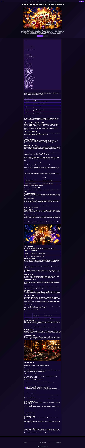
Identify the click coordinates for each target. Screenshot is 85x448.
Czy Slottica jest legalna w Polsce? (29, 86)
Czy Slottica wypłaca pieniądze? (29, 72)
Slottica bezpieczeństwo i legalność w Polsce (49, 442)
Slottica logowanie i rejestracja (42, 442)
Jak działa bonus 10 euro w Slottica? (29, 80)
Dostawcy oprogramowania (28, 62)
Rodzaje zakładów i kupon (28, 65)
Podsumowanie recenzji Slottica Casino (29, 88)
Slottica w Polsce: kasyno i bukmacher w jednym (34, 442)
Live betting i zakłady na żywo (28, 64)
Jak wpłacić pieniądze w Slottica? (29, 70)
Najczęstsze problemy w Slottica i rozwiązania (30, 77)
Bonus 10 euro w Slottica (28, 54)
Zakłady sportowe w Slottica (28, 63)
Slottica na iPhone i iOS (28, 68)
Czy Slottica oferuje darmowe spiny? (29, 83)
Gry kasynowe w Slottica (28, 58)
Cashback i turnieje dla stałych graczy (29, 57)
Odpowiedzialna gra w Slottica (28, 76)
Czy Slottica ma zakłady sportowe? (29, 82)
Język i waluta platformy (28, 74)
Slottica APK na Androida (28, 67)
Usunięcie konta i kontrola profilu (29, 75)
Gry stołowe (26, 60)
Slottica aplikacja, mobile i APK (28, 66)
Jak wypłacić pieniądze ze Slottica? (29, 71)
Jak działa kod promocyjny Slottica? (29, 81)
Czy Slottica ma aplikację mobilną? (29, 84)
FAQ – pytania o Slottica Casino (29, 78)
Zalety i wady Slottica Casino (57, 442)
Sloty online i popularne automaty (29, 59)
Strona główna (25, 442)
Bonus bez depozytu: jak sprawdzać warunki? (30, 56)
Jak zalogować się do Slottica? (28, 79)
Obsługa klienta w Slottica (28, 73)
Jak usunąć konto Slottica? (28, 87)
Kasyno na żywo (27, 61)
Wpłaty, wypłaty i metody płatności (29, 69)
